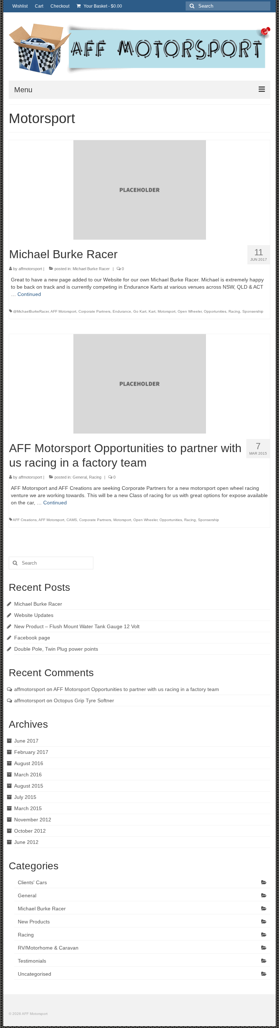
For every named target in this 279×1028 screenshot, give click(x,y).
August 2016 (28, 763)
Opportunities (215, 311)
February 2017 (31, 752)
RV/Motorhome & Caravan (48, 948)
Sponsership (252, 311)
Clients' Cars (32, 882)
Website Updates (33, 615)
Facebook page (32, 638)
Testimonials (32, 961)
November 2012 (32, 819)
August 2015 (28, 786)
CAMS (71, 520)
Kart (152, 311)
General (80, 477)
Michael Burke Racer (91, 269)
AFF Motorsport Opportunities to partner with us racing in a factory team (136, 689)
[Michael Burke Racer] (139, 189)
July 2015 (25, 797)
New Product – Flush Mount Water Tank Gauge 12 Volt (77, 626)
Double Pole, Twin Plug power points (56, 649)
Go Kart (139, 311)
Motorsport (166, 311)
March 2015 (28, 808)
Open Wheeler (190, 311)
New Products (34, 922)
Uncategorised (34, 974)
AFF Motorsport (63, 311)
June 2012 (26, 842)
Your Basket (102, 6)
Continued (29, 294)
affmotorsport (30, 269)
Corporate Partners (94, 311)
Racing (234, 311)
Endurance (122, 311)
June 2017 (26, 741)
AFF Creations (25, 520)
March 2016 (28, 774)
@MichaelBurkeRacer (31, 311)
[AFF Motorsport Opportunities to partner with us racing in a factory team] (139, 383)
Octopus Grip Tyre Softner (84, 700)
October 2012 (30, 831)
